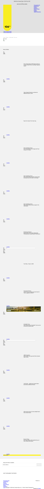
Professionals (11, 37)
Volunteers (5, 486)
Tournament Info (6, 480)
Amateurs (35, 8)
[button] (39, 464)
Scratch (39, 488)
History (4, 485)
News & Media (6, 484)
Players (35, 7)
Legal (4, 487)
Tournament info (37, 5)
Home (4, 37)
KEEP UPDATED (37, 11)
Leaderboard (36, 6)
